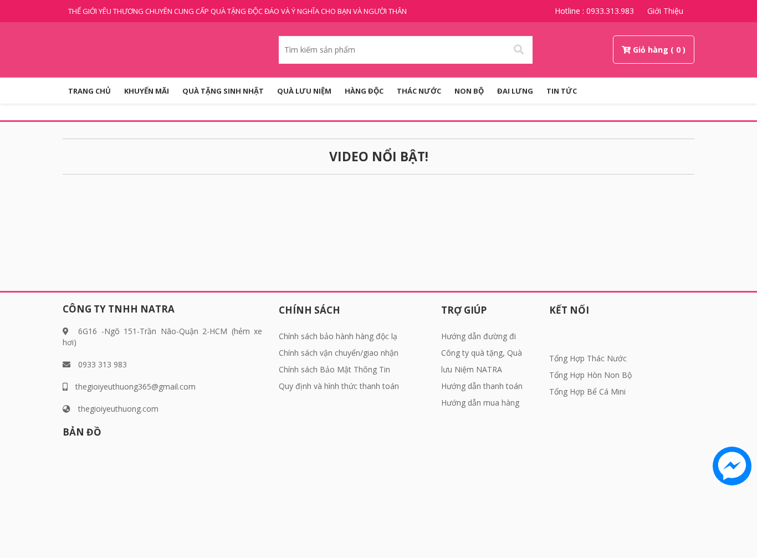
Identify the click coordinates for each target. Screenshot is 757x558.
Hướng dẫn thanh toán (482, 386)
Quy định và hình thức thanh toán (339, 386)
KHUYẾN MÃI (146, 91)
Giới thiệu (665, 11)
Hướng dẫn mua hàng (480, 402)
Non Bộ (469, 91)
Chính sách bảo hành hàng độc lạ (338, 336)
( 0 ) (678, 49)
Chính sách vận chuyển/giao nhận (338, 352)
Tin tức (561, 91)
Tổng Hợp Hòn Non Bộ (590, 375)
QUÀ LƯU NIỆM (304, 91)
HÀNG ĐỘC (364, 91)
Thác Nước (419, 91)
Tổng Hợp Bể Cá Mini (587, 391)
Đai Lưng (515, 91)
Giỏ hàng (650, 49)
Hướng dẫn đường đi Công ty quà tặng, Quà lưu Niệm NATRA (481, 353)
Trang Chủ (89, 91)
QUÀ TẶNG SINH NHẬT (223, 91)
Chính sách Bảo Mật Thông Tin (334, 369)
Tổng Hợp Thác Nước (588, 358)
